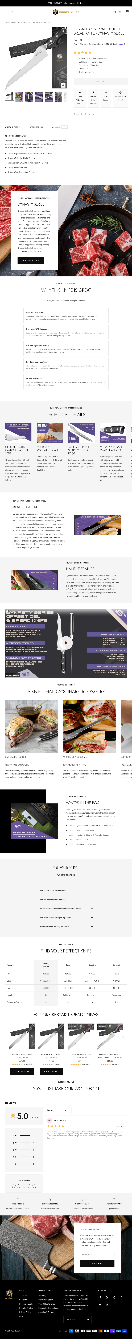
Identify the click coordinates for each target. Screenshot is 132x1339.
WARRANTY (56, 127)
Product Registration (47, 1300)
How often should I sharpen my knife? (55, 917)
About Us (23, 1295)
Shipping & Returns (46, 1312)
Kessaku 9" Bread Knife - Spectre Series (51, 1056)
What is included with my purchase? (54, 926)
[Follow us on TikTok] (107, 1304)
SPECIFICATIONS (36, 127)
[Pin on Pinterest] (85, 114)
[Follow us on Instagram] (114, 1297)
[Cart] (125, 12)
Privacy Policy (25, 1312)
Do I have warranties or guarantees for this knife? (60, 908)
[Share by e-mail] (93, 114)
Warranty (42, 1295)
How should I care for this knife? (52, 890)
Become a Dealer (26, 1304)
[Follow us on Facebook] (100, 1297)
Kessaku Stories (26, 1308)
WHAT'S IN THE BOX (12, 127)
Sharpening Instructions (48, 1308)
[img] (82, 53)
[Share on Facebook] (81, 114)
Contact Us (23, 1300)
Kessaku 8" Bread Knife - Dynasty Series (22, 1056)
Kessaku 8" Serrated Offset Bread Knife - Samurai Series (110, 1056)
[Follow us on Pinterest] (121, 1297)
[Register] (88, 1320)
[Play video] (66, 643)
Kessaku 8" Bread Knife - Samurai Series (81, 1056)
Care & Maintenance (46, 1304)
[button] (23, 1135)
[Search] (12, 12)
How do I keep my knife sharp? (52, 899)
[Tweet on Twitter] (89, 114)
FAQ (21, 1316)
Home (7, 22)
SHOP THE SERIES (30, 261)
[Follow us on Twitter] (107, 1297)
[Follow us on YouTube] (100, 1304)
